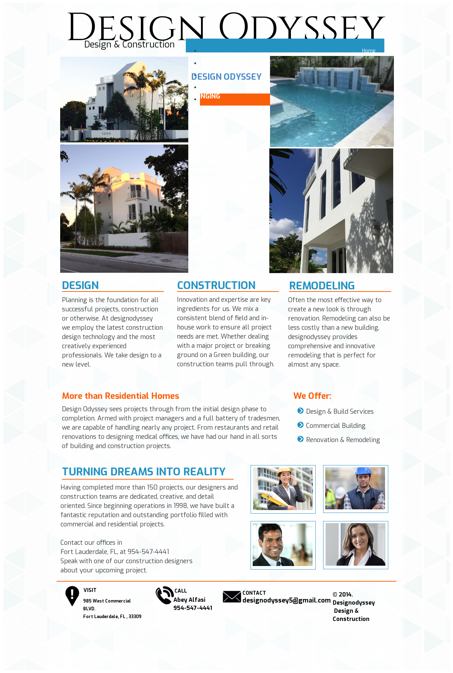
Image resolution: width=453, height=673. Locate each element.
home (368, 50)
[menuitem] (292, 51)
